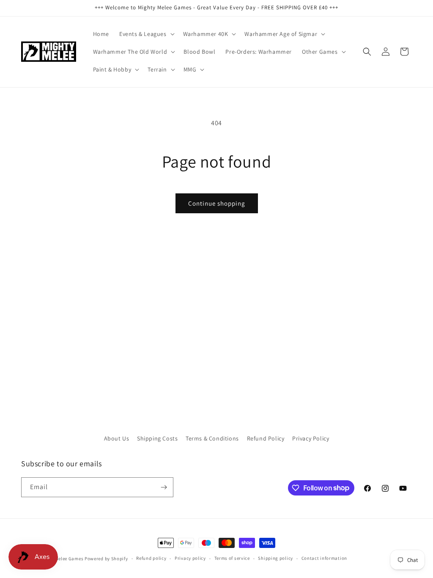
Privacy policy (190, 558)
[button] (146, 34)
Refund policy (151, 558)
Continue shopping (216, 203)
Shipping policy (275, 558)
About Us (116, 438)
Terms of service (232, 558)
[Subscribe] (163, 487)
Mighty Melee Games (61, 558)
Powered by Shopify (106, 558)
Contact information (324, 558)
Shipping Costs (157, 438)
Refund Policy (266, 438)
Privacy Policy (310, 438)
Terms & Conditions (212, 438)
